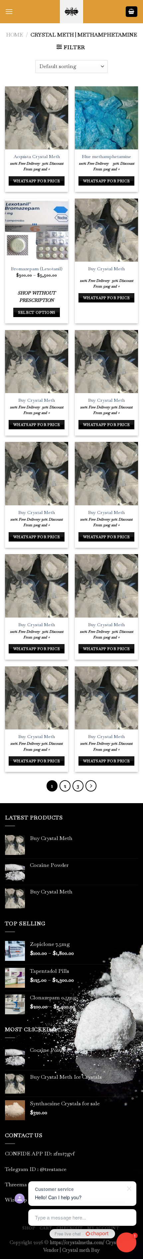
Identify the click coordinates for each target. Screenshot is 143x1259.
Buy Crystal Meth (106, 269)
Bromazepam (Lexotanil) (37, 269)
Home (14, 34)
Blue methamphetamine (106, 156)
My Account (103, 1228)
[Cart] (132, 11)
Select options (37, 312)
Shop (28, 1228)
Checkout (70, 1228)
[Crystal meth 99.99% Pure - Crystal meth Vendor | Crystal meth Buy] (71, 11)
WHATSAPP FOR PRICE (36, 181)
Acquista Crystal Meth (37, 156)
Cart (46, 1228)
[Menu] (9, 11)
